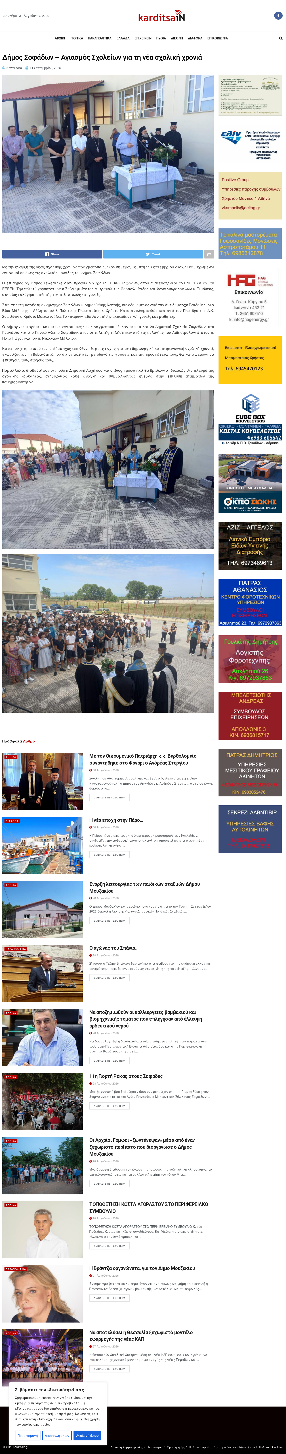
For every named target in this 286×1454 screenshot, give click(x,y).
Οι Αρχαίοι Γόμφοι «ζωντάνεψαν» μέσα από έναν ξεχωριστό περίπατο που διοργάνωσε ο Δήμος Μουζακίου (142, 1147)
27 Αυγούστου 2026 (105, 1275)
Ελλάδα (123, 38)
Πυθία (161, 38)
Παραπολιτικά (99, 38)
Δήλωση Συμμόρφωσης (127, 1447)
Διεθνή (177, 38)
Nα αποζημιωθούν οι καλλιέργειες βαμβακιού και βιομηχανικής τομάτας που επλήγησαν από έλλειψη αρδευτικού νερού (145, 1019)
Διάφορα (195, 38)
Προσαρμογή (28, 1435)
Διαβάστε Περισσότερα (109, 797)
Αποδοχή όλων (87, 1435)
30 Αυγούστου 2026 (105, 770)
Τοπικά (77, 38)
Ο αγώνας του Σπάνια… (113, 948)
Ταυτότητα (154, 1447)
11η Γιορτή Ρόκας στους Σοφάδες (126, 1076)
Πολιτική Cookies (271, 1447)
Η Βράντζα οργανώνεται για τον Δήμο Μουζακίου (142, 1268)
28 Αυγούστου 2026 (105, 898)
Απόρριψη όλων (57, 1435)
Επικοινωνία (217, 38)
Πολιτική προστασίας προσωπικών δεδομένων (222, 1447)
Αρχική (60, 38)
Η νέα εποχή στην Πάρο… (116, 820)
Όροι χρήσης (176, 1447)
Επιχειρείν (143, 38)
